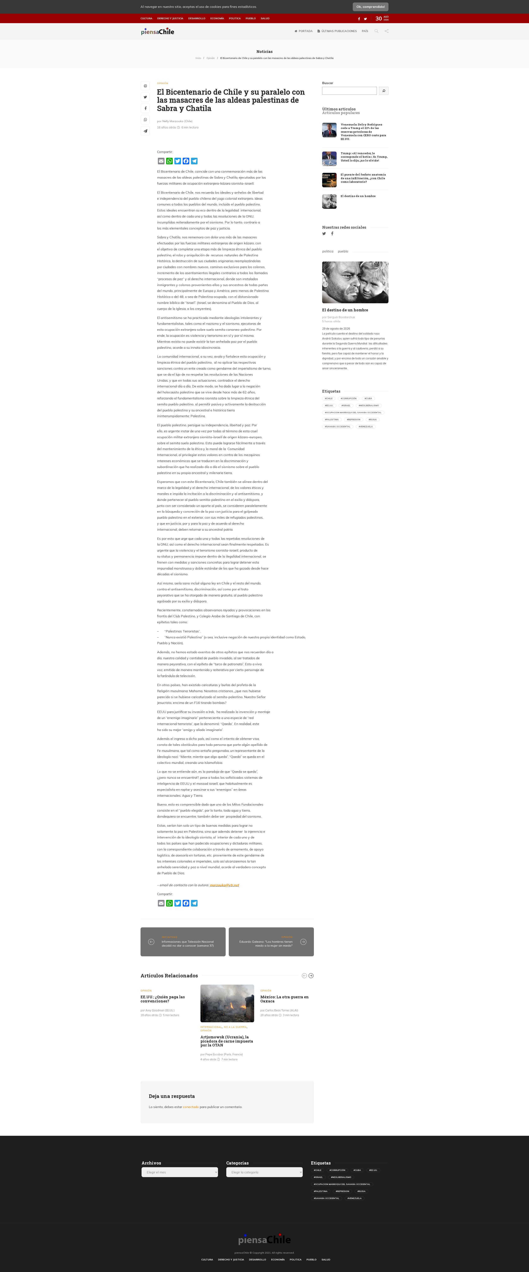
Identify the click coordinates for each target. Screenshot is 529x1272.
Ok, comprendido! (370, 7)
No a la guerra (235, 1027)
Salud (265, 18)
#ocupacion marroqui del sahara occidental (353, 412)
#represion (353, 419)
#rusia (373, 419)
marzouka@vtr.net (224, 885)
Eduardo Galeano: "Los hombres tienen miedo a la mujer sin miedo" (266, 943)
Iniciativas (169, 937)
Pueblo (251, 18)
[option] (167, 1001)
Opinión (210, 58)
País (365, 31)
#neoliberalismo (369, 405)
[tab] (339, 109)
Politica (235, 18)
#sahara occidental (337, 426)
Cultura (146, 18)
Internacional (211, 1027)
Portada (306, 31)
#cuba (368, 398)
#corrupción (348, 398)
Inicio (198, 58)
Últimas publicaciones (339, 31)
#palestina (332, 419)
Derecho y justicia (170, 18)
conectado (191, 1107)
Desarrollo (196, 18)
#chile (328, 398)
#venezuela (366, 426)
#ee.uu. (329, 405)
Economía (217, 18)
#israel (346, 405)
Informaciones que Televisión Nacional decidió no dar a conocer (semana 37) (188, 943)
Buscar (327, 83)
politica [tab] (327, 251)
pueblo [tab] (343, 251)
